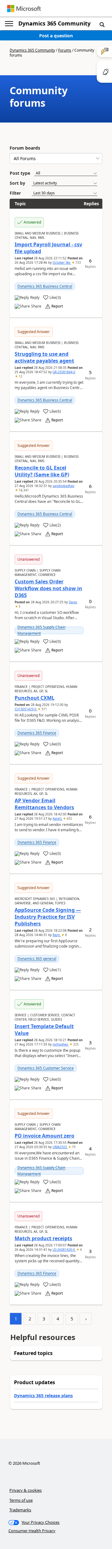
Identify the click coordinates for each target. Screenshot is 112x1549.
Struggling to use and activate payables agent (44, 357)
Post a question (56, 36)
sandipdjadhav (63, 486)
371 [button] (43, 709)
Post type (20, 173)
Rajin (57, 935)
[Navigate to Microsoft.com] (24, 8)
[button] (102, 24)
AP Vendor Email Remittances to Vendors (44, 804)
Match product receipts (43, 1238)
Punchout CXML (34, 697)
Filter (15, 193)
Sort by (17, 183)
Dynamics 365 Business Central (44, 286)
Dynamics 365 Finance (36, 732)
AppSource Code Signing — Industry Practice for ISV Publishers (48, 917)
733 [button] (77, 262)
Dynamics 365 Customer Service (45, 1068)
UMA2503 (60, 1147)
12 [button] (20, 376)
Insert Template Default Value (44, 1030)
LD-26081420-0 (64, 1249)
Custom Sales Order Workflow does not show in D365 (48, 588)
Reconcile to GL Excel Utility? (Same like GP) (42, 471)
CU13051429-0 (26, 709)
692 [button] (69, 818)
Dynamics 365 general (36, 958)
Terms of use (21, 1500)
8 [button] (65, 935)
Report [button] (57, 306)
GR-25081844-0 (64, 372)
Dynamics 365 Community (54, 23)
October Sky (62, 262)
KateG (58, 818)
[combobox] (56, 158)
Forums (64, 50)
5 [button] (19, 606)
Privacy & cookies (25, 1490)
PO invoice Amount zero (44, 1135)
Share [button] (36, 306)
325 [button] (75, 1044)
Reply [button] (35, 297)
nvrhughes (61, 1044)
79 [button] (73, 1147)
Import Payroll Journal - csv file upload (48, 248)
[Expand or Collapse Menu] (9, 23)
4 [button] (80, 1249)
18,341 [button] (23, 490)
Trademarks (20, 1510)
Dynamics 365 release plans (43, 1395)
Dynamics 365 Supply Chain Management (41, 630)
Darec (73, 602)
